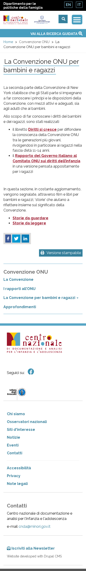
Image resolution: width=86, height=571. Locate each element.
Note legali (17, 483)
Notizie (13, 437)
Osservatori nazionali (27, 422)
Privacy (13, 476)
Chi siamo (16, 414)
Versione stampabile (64, 253)
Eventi (13, 445)
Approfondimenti (19, 307)
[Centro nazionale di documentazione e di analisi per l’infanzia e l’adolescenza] (15, 19)
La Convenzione (18, 279)
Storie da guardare (30, 218)
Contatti (14, 453)
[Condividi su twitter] (16, 239)
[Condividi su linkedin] (25, 239)
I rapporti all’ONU (19, 289)
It (79, 5)
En (68, 5)
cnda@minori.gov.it (34, 526)
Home (8, 42)
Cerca (63, 19)
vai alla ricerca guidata (54, 34)
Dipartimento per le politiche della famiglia (23, 5)
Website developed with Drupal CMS (34, 556)
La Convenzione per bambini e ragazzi (39, 298)
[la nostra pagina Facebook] (30, 372)
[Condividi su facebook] (8, 239)
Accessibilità (19, 468)
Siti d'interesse (21, 429)
